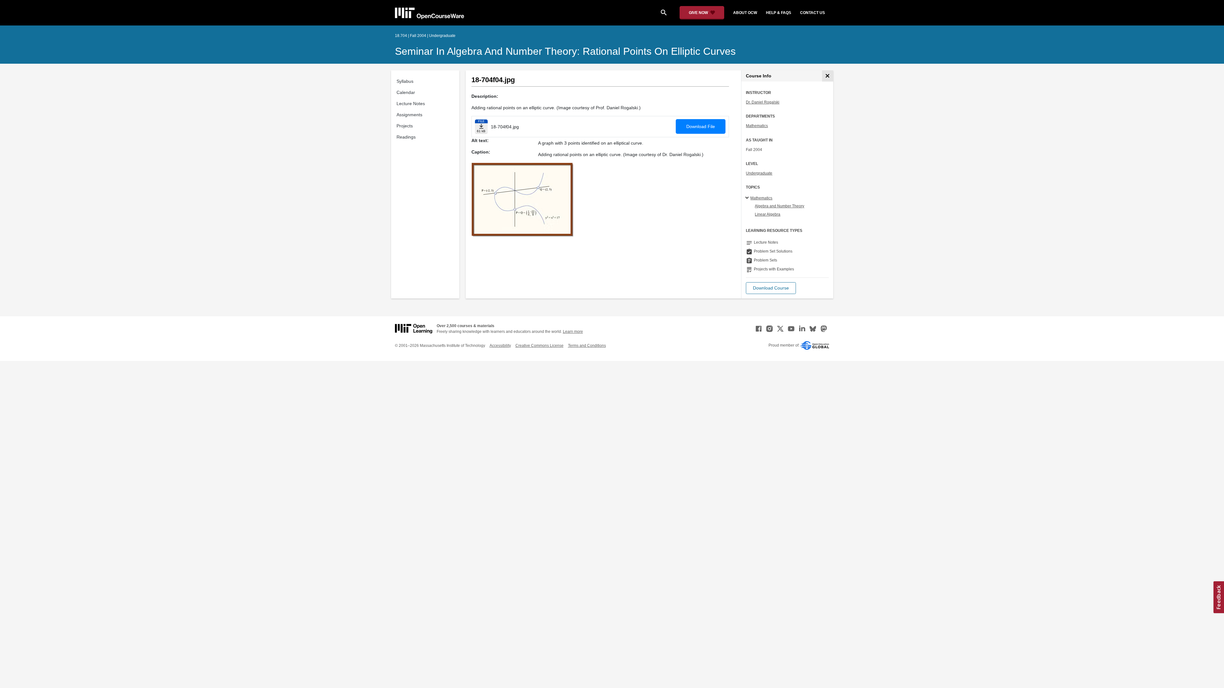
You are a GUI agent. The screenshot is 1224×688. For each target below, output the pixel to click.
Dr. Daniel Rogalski (762, 102)
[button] (771, 288)
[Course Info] (827, 76)
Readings (406, 137)
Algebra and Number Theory (779, 206)
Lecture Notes (411, 103)
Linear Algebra (767, 214)
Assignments (409, 114)
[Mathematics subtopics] (748, 198)
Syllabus (405, 81)
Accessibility (500, 345)
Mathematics (757, 126)
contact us (812, 13)
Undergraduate (759, 173)
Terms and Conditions (587, 345)
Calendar (406, 92)
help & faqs (778, 13)
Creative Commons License (539, 345)
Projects (405, 125)
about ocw (745, 13)
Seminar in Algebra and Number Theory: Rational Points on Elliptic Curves (565, 51)
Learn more (573, 331)
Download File (700, 126)
